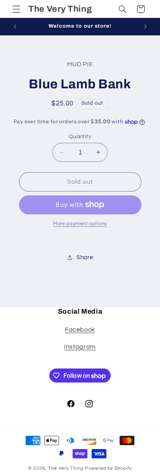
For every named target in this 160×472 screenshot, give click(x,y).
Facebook (80, 329)
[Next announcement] (145, 26)
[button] (16, 9)
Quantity (80, 136)
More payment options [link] (80, 223)
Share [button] (85, 257)
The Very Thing (66, 468)
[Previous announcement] (14, 26)
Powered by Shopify (108, 468)
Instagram (80, 347)
